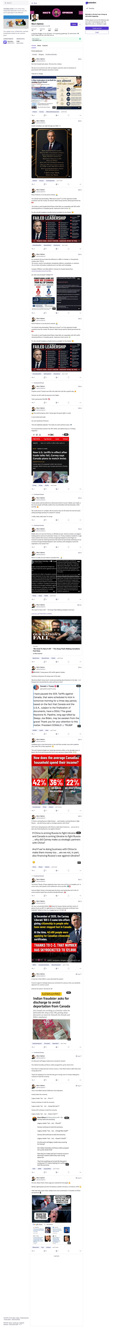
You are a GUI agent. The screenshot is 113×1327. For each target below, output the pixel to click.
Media (39, 45)
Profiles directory (24, 1317)
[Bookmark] (68, 115)
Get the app (16, 1322)
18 (40, 30)
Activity (34, 45)
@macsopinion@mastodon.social (40, 26)
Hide (78, 77)
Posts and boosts (37, 51)
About (13, 1317)
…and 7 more (59, 180)
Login (97, 32)
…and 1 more (64, 245)
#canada (34, 54)
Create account (97, 28)
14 (32, 30)
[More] (80, 115)
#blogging (41, 54)
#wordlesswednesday (51, 54)
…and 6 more (54, 867)
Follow (74, 24)
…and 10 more (58, 807)
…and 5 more (60, 658)
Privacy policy (7, 1319)
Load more (56, 1256)
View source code (13, 1324)
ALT (54, 107)
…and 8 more (64, 111)
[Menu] (79, 24)
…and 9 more (53, 485)
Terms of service (16, 1319)
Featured (44, 45)
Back (35, 3)
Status (17, 1317)
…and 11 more (65, 965)
